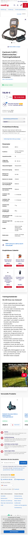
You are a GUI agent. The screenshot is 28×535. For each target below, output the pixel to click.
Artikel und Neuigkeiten (20, 505)
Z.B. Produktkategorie (10, 19)
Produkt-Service (18, 498)
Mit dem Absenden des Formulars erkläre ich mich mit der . (15, 468)
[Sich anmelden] (17, 5)
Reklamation (4, 498)
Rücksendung (18, 496)
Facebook (16, 489)
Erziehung (10, 9)
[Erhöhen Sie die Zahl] (7, 96)
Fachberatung (18, 507)
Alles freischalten (14, 531)
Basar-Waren (17, 500)
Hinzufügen (8, 265)
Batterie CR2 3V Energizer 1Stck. (20, 260)
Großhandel (17, 503)
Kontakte (3, 496)
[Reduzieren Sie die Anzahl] (7, 98)
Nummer (4, 97)
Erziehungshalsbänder (20, 9)
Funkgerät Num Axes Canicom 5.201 (20, 278)
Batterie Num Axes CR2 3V (8, 260)
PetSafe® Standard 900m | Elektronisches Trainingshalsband (10, 415)
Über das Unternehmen (7, 503)
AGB (2, 505)
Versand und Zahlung (6, 500)
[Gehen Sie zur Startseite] (5, 5)
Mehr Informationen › (7, 79)
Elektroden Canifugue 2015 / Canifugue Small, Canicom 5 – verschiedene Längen (8, 279)
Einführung (3, 9)
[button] (14, 5)
